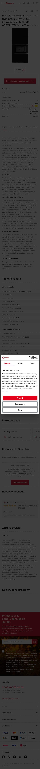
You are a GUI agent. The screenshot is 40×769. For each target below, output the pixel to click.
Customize (19, 404)
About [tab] (33, 363)
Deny (20, 410)
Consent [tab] (7, 363)
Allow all (20, 398)
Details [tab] (20, 363)
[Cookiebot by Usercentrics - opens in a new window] (29, 357)
